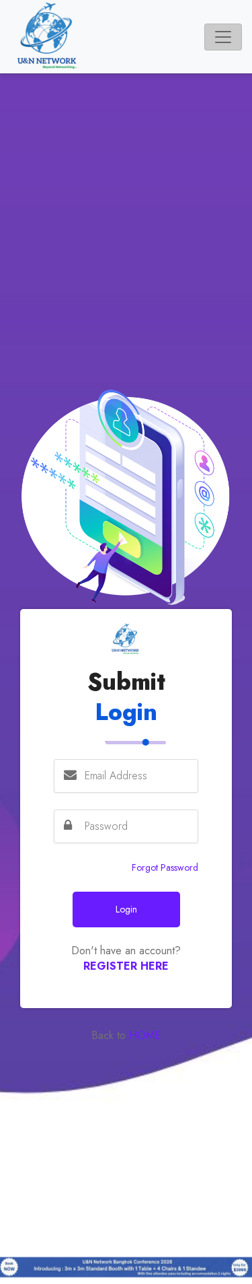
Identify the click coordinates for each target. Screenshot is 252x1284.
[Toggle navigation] (223, 37)
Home (143, 1035)
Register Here (126, 966)
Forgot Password (165, 867)
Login (126, 909)
